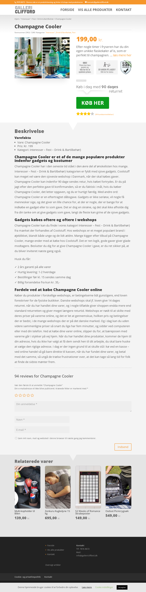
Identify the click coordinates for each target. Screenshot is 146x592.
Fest (34, 19)
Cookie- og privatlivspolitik (28, 577)
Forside (67, 10)
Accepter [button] (122, 587)
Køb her (92, 102)
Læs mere (87, 587)
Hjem (17, 19)
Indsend (123, 447)
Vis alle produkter (95, 10)
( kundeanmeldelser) (104, 114)
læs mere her (122, 55)
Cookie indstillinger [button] (104, 587)
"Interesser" (26, 19)
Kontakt (123, 10)
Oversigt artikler (53, 565)
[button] (65, 41)
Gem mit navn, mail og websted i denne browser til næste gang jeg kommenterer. (57, 438)
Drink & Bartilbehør (45, 19)
